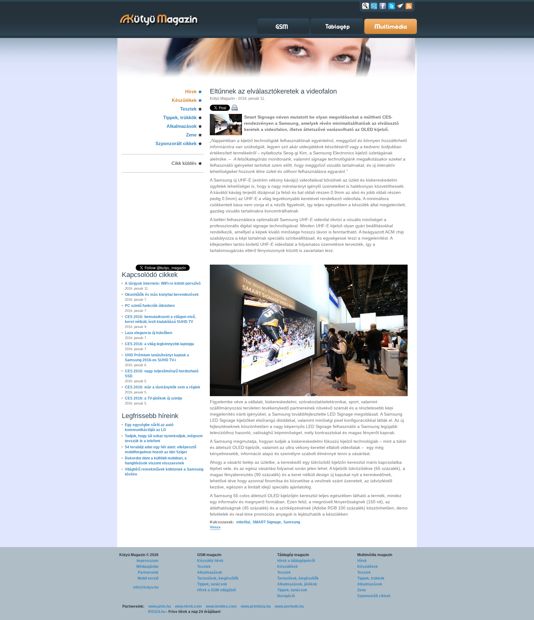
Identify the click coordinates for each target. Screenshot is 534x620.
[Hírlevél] (374, 5)
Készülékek (184, 100)
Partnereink (148, 572)
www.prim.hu (159, 606)
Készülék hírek (210, 561)
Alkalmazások (182, 126)
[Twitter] (391, 5)
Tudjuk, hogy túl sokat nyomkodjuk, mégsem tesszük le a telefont (164, 438)
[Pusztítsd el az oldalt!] (400, 5)
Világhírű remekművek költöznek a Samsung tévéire (164, 471)
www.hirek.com (188, 606)
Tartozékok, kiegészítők (218, 578)
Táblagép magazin (293, 555)
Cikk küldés (184, 163)
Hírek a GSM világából (216, 590)
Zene (191, 134)
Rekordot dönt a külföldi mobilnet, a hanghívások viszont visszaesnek (156, 460)
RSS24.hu (156, 612)
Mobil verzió (148, 578)
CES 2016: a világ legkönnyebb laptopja (159, 344)
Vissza (215, 527)
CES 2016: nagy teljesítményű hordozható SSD (161, 373)
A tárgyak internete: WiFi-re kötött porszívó (163, 283)
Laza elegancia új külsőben (148, 333)
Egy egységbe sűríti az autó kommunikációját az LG (149, 427)
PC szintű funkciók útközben (150, 306)
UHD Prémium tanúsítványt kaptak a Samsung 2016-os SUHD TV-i (157, 357)
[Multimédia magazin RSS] (408, 5)
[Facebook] (382, 5)
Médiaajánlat (147, 566)
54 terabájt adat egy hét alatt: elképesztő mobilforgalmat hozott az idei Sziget (160, 449)
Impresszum (148, 561)
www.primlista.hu (256, 606)
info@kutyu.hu (146, 587)
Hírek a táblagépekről (296, 561)
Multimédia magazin (374, 555)
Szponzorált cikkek (176, 143)
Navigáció (286, 596)
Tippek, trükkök (180, 117)
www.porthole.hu (289, 606)
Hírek (191, 91)
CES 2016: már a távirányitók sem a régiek (162, 387)
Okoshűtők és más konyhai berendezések (162, 294)
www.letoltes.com (221, 606)
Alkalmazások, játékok (297, 584)
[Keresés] (365, 5)
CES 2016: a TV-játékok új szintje (153, 398)
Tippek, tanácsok (212, 584)
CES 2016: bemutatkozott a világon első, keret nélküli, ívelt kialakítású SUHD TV (160, 319)
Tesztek (188, 108)
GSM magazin (209, 555)
